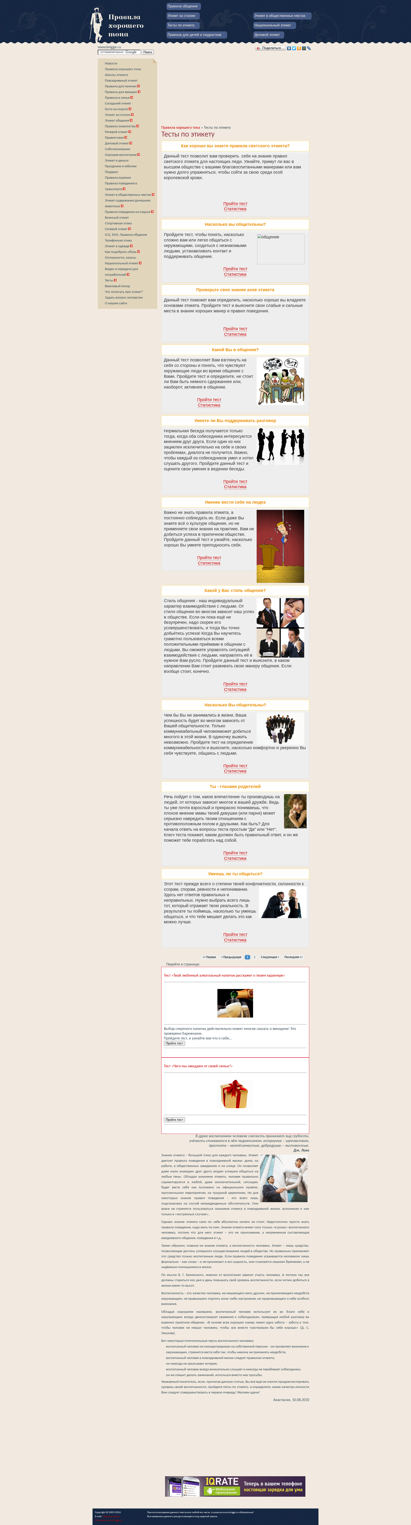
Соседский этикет (118, 103)
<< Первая (209, 957)
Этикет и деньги (116, 160)
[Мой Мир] (304, 48)
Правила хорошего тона (123, 69)
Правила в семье (117, 98)
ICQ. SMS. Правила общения (126, 235)
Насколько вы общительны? (235, 224)
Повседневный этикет (121, 81)
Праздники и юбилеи (121, 166)
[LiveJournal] (309, 48)
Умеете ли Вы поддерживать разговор (235, 420)
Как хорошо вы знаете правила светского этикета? (235, 145)
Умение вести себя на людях (235, 502)
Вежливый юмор (117, 286)
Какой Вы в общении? (235, 349)
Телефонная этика (118, 240)
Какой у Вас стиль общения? (235, 590)
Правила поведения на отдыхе (127, 212)
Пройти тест (235, 203)
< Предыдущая (231, 957)
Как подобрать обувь (121, 252)
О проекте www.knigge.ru (108, 1520)
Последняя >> (293, 957)
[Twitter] (294, 48)
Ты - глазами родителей (235, 786)
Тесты (109, 280)
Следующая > (270, 957)
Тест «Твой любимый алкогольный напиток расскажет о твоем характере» (224, 976)
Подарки (111, 172)
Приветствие (114, 138)
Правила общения (183, 6)
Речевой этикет (116, 132)
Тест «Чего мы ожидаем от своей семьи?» (198, 1066)
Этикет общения (117, 121)
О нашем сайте (116, 303)
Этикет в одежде (117, 246)
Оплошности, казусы (120, 258)
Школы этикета (116, 75)
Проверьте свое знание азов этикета (235, 289)
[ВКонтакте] (289, 48)
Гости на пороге (117, 109)
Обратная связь (111, 1516)
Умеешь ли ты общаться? (235, 873)
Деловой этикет (267, 35)
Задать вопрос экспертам (124, 298)
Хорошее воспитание (121, 155)
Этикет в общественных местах (279, 16)
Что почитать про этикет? (124, 292)
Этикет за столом (181, 16)
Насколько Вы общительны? (235, 705)
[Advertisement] (127, 382)
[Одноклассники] (299, 48)
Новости (111, 63)
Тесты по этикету (181, 25)
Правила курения (118, 178)
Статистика (235, 209)
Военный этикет (117, 218)
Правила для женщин (121, 92)
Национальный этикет (272, 25)
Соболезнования (117, 149)
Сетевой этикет (116, 229)
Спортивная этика (118, 223)
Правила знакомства (120, 126)
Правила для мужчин (121, 86)
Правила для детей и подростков (194, 35)
